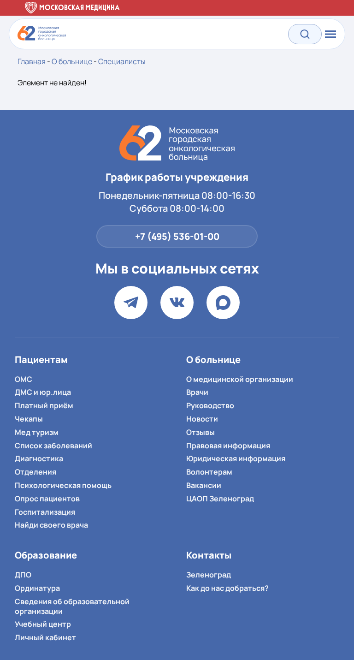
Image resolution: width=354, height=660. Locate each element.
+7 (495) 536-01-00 (177, 236)
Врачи (197, 392)
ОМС (23, 379)
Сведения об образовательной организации (72, 606)
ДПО (23, 575)
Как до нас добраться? (227, 588)
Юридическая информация (235, 458)
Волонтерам (209, 472)
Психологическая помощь (63, 485)
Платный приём (44, 405)
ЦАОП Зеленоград (220, 499)
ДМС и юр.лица (43, 392)
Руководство (210, 405)
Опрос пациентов (47, 499)
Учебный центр (43, 624)
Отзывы (200, 432)
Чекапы (29, 419)
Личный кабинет (45, 637)
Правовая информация (228, 445)
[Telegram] (131, 302)
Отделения (35, 472)
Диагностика (39, 458)
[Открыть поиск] (305, 34)
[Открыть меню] (329, 34)
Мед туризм (37, 432)
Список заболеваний (53, 445)
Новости (202, 419)
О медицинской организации (239, 379)
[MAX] (223, 302)
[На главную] (177, 143)
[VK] (177, 302)
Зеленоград (208, 575)
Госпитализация (45, 512)
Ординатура (37, 588)
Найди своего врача (51, 525)
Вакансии (203, 485)
